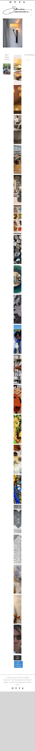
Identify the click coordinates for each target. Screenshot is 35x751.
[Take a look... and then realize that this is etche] (17, 309)
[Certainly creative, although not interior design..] (17, 429)
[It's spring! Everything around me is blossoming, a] (17, 549)
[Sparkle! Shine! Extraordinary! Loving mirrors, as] (17, 279)
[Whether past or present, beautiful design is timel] (17, 189)
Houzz (28, 60)
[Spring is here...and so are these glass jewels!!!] (17, 459)
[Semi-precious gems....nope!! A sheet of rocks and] (17, 579)
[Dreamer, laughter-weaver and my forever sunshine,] (17, 639)
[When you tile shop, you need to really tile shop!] (17, 519)
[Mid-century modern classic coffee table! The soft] (17, 399)
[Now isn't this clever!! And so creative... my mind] (17, 69)
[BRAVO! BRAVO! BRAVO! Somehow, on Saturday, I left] (17, 609)
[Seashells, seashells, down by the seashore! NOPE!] (17, 249)
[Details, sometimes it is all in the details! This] (17, 129)
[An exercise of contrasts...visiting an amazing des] (17, 369)
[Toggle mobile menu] (31, 15)
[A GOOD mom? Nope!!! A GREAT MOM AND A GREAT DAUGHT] (17, 339)
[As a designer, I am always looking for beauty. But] (17, 99)
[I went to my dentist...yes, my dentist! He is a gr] (17, 159)
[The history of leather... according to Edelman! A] (17, 219)
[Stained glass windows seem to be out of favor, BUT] (17, 489)
